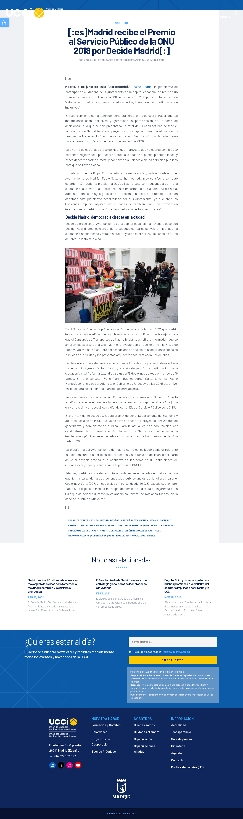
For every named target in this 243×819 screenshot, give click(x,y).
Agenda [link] (176, 753)
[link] (4, 22)
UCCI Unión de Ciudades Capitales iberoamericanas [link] (116, 59)
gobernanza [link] (99, 535)
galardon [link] (122, 520)
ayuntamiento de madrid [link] (107, 530)
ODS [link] (82, 525)
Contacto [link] (224, 16)
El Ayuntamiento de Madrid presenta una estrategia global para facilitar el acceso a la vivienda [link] (121, 584)
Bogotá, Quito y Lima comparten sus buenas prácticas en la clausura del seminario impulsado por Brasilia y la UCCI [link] (186, 586)
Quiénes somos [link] (144, 725)
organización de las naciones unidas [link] (91, 520)
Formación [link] (129, 16)
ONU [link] (146, 525)
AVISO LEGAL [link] (114, 813)
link (140, 697)
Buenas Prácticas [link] (104, 751)
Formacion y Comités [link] (106, 725)
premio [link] (112, 525)
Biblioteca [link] (178, 746)
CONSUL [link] (111, 368)
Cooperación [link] (106, 16)
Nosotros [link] (84, 16)
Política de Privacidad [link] (176, 651)
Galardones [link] (99, 732)
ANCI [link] (120, 525)
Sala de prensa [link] (181, 739)
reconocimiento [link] (96, 525)
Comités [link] (146, 16)
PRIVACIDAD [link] (129, 813)
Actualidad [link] (203, 16)
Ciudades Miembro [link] (146, 732)
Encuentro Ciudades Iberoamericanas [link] (173, 14)
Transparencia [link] (181, 732)
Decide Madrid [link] (142, 87)
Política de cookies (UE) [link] (187, 767)
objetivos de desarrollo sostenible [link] (131, 535)
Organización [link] (143, 739)
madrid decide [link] (133, 525)
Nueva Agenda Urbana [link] (144, 520)
